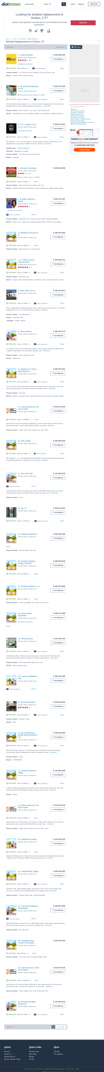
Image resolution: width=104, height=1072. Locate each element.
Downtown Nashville (23, 148)
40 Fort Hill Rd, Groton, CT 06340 (29, 177)
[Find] (64, 4)
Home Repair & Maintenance (80, 119)
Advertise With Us (9, 1056)
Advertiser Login (34, 1051)
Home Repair (22, 38)
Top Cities (57, 1051)
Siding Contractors (77, 114)
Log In (72, 4)
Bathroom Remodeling (78, 124)
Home (7, 38)
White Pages (33, 1054)
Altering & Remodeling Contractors (82, 122)
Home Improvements (78, 111)
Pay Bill (31, 1059)
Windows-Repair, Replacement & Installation (31, 57)
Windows (74, 109)
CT (11, 38)
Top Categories (58, 1054)
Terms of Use (70, 1069)
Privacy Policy (29, 1069)
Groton (15, 38)
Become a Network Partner (12, 1059)
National (31, 1056)
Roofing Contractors (77, 112)
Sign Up (81, 4)
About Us (7, 1051)
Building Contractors (77, 116)
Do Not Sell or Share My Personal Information (50, 1069)
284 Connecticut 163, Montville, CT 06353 (32, 95)
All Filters (10, 47)
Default (62, 47)
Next (63, 1027)
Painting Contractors (78, 120)
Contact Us (7, 1054)
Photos (62, 68)
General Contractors (78, 117)
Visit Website (58, 59)
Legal (77, 1069)
